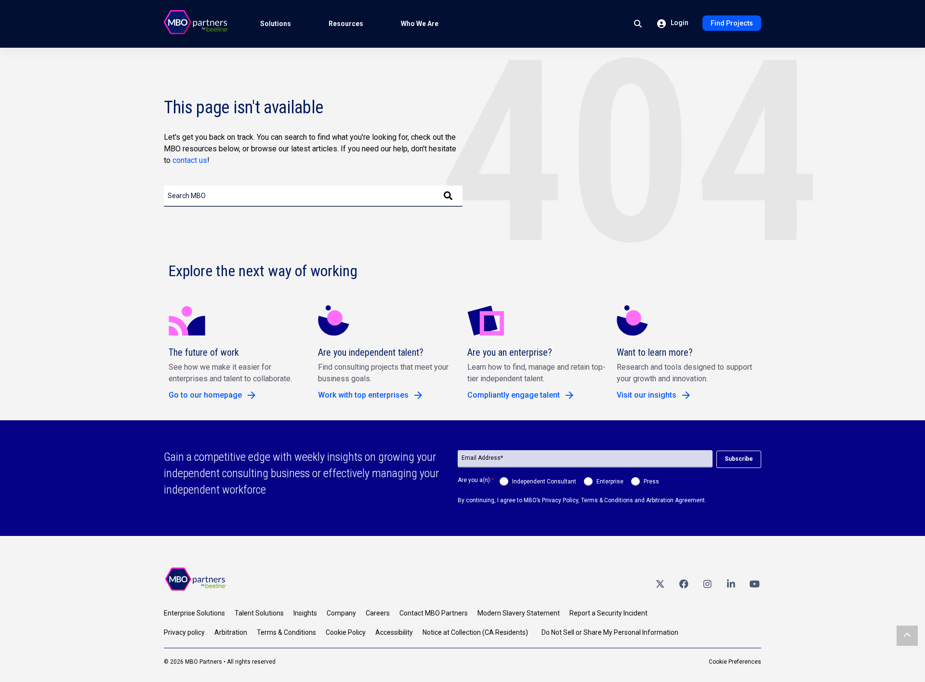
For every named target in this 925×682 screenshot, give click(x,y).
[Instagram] (707, 583)
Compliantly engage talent (513, 395)
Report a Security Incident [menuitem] (608, 613)
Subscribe (739, 458)
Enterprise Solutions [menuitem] (194, 613)
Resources (346, 23)
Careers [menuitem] (378, 613)
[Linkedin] (731, 583)
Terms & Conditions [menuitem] (286, 632)
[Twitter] (660, 583)
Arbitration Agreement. (676, 500)
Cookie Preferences (735, 661)
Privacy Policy (560, 500)
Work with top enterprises (363, 395)
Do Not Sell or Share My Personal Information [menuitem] (610, 632)
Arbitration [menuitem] (230, 632)
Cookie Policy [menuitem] (346, 632)
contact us (189, 160)
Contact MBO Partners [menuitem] (433, 613)
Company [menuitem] (341, 613)
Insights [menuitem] (305, 613)
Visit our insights (646, 395)
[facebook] (683, 583)
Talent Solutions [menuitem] (259, 613)
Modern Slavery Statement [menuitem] (518, 613)
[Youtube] (754, 583)
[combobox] (313, 196)
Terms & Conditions (607, 500)
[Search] (448, 196)
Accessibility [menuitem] (394, 632)
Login (678, 23)
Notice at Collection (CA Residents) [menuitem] (475, 632)
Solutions (275, 23)
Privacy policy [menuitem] (184, 632)
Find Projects (732, 23)
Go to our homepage (205, 395)
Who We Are (419, 23)
